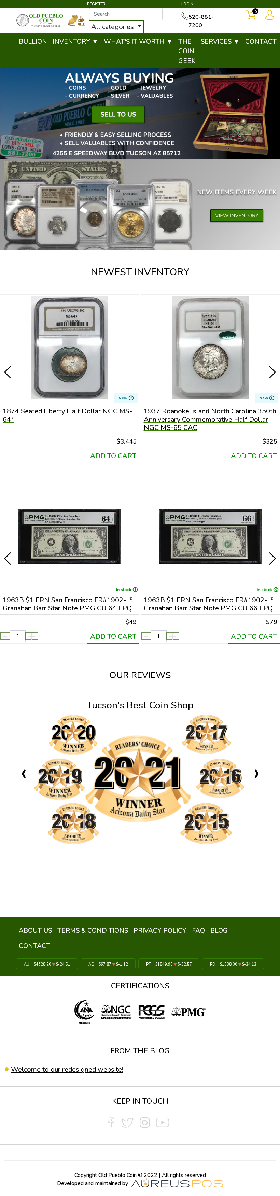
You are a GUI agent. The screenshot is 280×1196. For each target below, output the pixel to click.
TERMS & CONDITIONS (92, 930)
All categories (113, 26)
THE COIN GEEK (186, 51)
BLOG (219, 930)
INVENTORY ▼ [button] (75, 41)
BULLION (33, 41)
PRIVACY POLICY (160, 930)
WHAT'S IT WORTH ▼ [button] (138, 41)
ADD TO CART (113, 456)
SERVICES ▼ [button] (220, 41)
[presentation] (8, 362)
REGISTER (96, 4)
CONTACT (261, 41)
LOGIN (187, 4)
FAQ (198, 930)
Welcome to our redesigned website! (67, 1069)
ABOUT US (35, 930)
